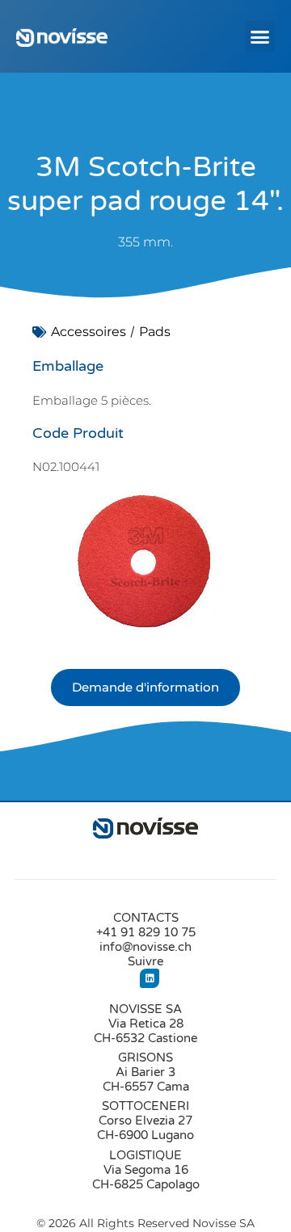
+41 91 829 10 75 (146, 932)
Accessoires (88, 331)
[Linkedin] (149, 978)
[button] (260, 36)
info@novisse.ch (145, 947)
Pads (155, 331)
